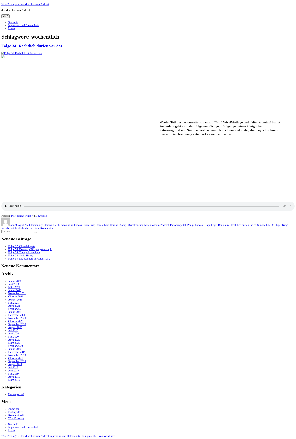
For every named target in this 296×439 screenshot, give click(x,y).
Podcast (199, 225)
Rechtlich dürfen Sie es (243, 225)
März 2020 (14, 342)
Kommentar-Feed (17, 415)
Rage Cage (211, 225)
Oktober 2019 (15, 358)
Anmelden (14, 408)
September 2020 (17, 324)
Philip (190, 225)
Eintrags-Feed (15, 412)
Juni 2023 (13, 284)
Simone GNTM (265, 225)
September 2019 (17, 361)
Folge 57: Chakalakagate (21, 246)
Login (11, 28)
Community (36, 225)
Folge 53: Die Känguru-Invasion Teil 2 (29, 258)
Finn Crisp (89, 225)
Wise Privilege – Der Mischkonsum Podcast (25, 4)
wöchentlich (17, 228)
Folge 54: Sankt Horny (20, 255)
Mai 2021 (13, 302)
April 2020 (14, 339)
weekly (5, 228)
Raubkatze (224, 225)
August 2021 (15, 299)
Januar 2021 (14, 311)
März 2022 (14, 287)
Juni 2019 (13, 370)
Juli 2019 (13, 367)
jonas (12, 225)
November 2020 (17, 318)
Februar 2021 (15, 308)
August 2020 (15, 327)
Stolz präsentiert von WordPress (98, 436)
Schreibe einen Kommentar (38, 228)
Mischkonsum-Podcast (156, 225)
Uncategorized (16, 394)
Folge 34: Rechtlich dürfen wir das (31, 46)
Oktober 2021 (15, 296)
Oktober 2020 (15, 321)
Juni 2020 (13, 333)
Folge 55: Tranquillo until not (24, 252)
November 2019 (17, 355)
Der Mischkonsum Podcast (67, 225)
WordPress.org (16, 418)
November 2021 (17, 293)
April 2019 (14, 376)
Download (41, 215)
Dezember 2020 (17, 315)
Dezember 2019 (17, 352)
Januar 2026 (14, 281)
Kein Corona (111, 225)
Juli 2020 (13, 330)
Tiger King (282, 225)
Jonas (100, 225)
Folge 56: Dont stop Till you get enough (30, 249)
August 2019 (15, 364)
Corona (48, 225)
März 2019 (14, 379)
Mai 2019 (13, 373)
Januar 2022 (14, 290)
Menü (5, 16)
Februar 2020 (15, 345)
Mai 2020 (13, 336)
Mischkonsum (135, 225)
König (122, 225)
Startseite (13, 22)
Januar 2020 (14, 348)
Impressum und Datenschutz (23, 25)
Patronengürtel (178, 225)
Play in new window (22, 215)
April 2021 (14, 305)
